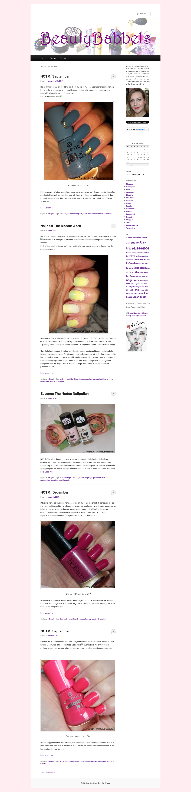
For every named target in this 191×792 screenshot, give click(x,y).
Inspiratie (130, 192)
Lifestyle (129, 195)
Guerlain (129, 260)
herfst (73, 213)
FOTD (132, 255)
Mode (128, 203)
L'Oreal (87, 761)
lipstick (141, 267)
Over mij (53, 58)
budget (68, 478)
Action (129, 237)
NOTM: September (55, 76)
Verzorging (130, 228)
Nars (146, 280)
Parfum (129, 211)
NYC (132, 283)
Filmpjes (129, 184)
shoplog (134, 293)
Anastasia (137, 237)
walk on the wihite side (53, 480)
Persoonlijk (130, 214)
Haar (128, 189)
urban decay (139, 296)
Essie (69, 213)
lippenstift (131, 267)
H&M (74, 619)
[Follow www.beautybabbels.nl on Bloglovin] (137, 130)
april (61, 379)
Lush (131, 272)
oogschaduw (138, 284)
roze (142, 290)
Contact (63, 58)
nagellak (79, 213)
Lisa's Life (130, 197)
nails (97, 213)
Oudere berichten (47, 773)
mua (147, 276)
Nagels (51, 213)
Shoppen (129, 219)
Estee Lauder (136, 252)
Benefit (144, 238)
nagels (85, 213)
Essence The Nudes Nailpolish (64, 393)
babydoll (63, 478)
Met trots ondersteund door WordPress (95, 783)
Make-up (129, 200)
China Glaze (73, 379)
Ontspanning (131, 208)
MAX (143, 276)
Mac (137, 272)
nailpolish (91, 213)
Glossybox (130, 186)
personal (141, 287)
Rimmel (52, 381)
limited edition (141, 263)
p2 (132, 287)
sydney (141, 293)
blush (128, 243)
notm (101, 213)
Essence (63, 213)
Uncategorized (132, 225)
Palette (135, 287)
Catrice (66, 379)
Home (43, 58)
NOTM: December (54, 492)
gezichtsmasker (142, 256)
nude (104, 478)
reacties (108, 213)
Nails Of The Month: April (60, 225)
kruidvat (146, 259)
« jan (131, 165)
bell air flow (64, 761)
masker (138, 275)
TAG (128, 222)
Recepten (130, 217)
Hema (79, 619)
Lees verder (46, 207)
